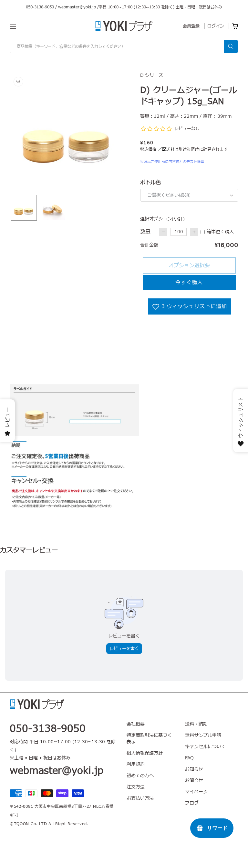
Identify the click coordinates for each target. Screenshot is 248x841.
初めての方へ (140, 775)
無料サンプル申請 (203, 735)
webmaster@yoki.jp (77, 7)
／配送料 (166, 149)
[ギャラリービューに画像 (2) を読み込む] (52, 207)
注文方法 (136, 787)
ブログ (192, 803)
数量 (145, 232)
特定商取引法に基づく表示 (149, 738)
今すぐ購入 (189, 282)
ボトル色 (150, 182)
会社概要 (136, 724)
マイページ (196, 791)
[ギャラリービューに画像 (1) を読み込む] (23, 207)
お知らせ (194, 769)
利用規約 (136, 764)
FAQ (189, 758)
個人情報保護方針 (145, 753)
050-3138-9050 (40, 7)
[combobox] (124, 46)
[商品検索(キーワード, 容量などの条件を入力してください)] (231, 46)
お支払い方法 (140, 798)
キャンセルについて (205, 746)
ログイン (215, 26)
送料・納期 (196, 724)
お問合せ (194, 780)
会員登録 (191, 26)
